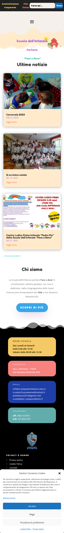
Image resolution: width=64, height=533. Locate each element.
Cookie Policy (25, 529)
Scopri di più (32, 307)
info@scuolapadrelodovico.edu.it (29, 389)
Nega (32, 514)
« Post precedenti (12, 255)
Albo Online (25, 6)
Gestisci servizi (9, 498)
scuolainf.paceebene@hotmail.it (29, 392)
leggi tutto (11, 122)
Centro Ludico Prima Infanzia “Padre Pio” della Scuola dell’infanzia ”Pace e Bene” (30, 236)
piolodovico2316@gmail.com (27, 395)
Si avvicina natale (16, 174)
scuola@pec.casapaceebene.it (28, 398)
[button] (59, 473)
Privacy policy (38, 529)
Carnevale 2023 (15, 114)
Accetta (32, 506)
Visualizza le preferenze (32, 522)
